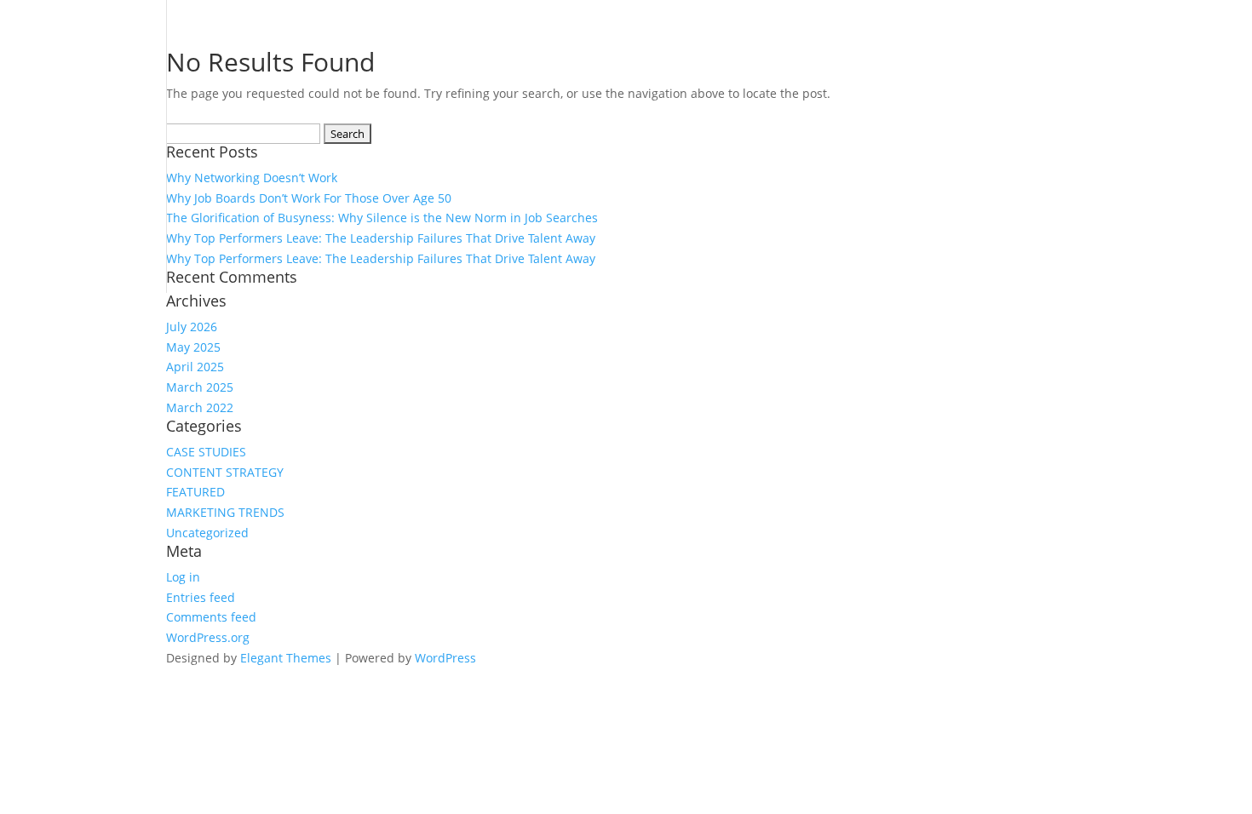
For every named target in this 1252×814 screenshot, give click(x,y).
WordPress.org (208, 637)
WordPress (445, 658)
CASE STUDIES (206, 452)
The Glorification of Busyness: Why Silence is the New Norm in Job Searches (382, 217)
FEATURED (195, 492)
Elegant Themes (285, 658)
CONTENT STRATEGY (225, 472)
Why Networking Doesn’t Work (251, 177)
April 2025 (195, 366)
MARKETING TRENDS (225, 512)
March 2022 (199, 407)
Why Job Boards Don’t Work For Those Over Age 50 (308, 198)
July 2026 (191, 326)
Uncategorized (207, 533)
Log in (183, 577)
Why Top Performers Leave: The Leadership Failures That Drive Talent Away (380, 238)
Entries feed (200, 597)
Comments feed (211, 617)
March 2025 (199, 387)
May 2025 (193, 347)
